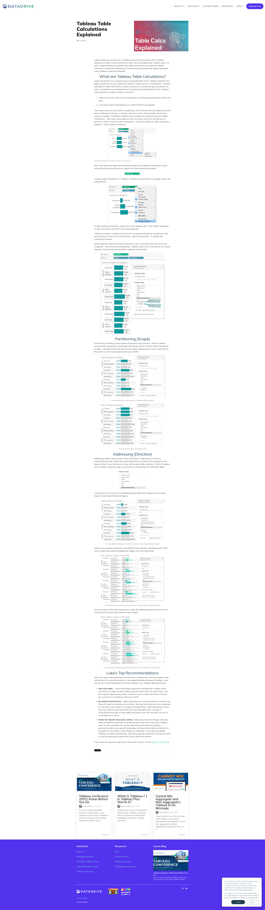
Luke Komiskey (87, 806)
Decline (252, 902)
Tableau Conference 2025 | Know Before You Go (93, 799)
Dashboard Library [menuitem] (123, 861)
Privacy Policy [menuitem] (82, 898)
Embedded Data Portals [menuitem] (87, 866)
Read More (105, 835)
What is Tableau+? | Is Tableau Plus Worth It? (132, 799)
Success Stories (210, 6)
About (240, 6)
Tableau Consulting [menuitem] (85, 871)
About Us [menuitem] (81, 851)
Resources (226, 6)
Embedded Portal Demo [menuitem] (125, 866)
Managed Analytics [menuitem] (85, 856)
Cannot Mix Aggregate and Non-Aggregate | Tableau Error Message (168, 802)
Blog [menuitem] (117, 851)
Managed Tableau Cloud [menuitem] (87, 861)
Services (178, 6)
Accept (238, 902)
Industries (192, 6)
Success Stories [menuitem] (121, 856)
